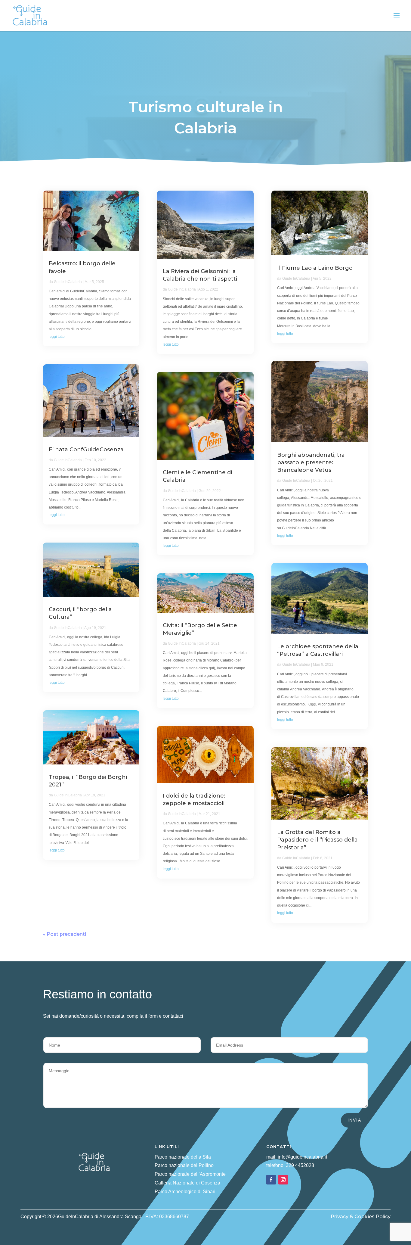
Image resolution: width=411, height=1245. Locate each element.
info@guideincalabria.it (302, 1156)
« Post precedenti (64, 934)
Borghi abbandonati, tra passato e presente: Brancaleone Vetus (311, 462)
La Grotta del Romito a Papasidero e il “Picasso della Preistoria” (317, 840)
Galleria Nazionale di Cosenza (187, 1182)
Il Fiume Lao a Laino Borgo (315, 268)
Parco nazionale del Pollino (184, 1165)
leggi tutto (57, 337)
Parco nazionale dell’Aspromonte (190, 1174)
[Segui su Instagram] (283, 1179)
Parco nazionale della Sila (183, 1156)
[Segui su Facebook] (271, 1179)
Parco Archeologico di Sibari (185, 1191)
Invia (354, 1120)
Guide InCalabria (68, 282)
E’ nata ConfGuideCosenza (86, 449)
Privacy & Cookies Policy (361, 1216)
